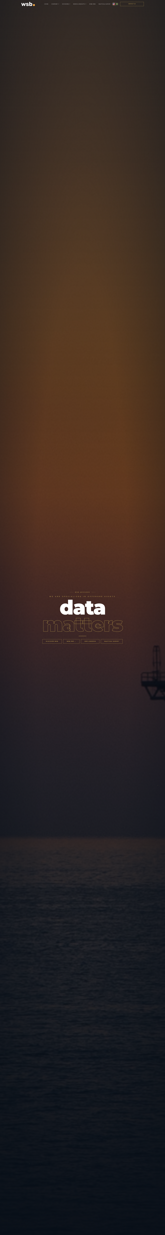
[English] (113, 4)
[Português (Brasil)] (116, 4)
